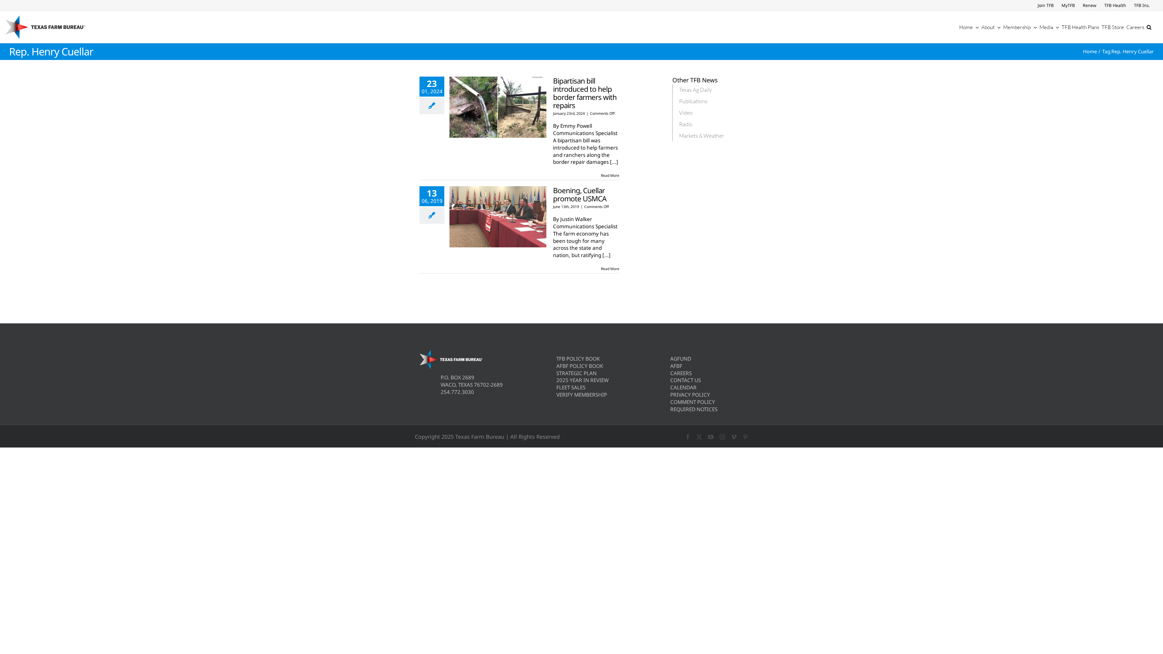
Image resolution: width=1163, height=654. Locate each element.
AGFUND (680, 358)
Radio (685, 124)
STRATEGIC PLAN (576, 373)
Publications (693, 101)
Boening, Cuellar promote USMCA (579, 194)
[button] (1149, 27)
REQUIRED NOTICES (693, 409)
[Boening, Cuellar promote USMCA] (497, 216)
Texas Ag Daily (695, 89)
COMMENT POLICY (692, 401)
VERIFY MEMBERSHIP (581, 394)
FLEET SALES (570, 387)
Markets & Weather (701, 135)
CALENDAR (683, 387)
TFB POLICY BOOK (578, 358)
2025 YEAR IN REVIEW (582, 380)
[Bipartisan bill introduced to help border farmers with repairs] (497, 107)
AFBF (676, 365)
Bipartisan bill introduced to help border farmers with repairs (585, 93)
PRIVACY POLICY (690, 394)
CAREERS (681, 373)
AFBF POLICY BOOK (579, 365)
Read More (610, 175)
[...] (614, 161)
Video (686, 112)
